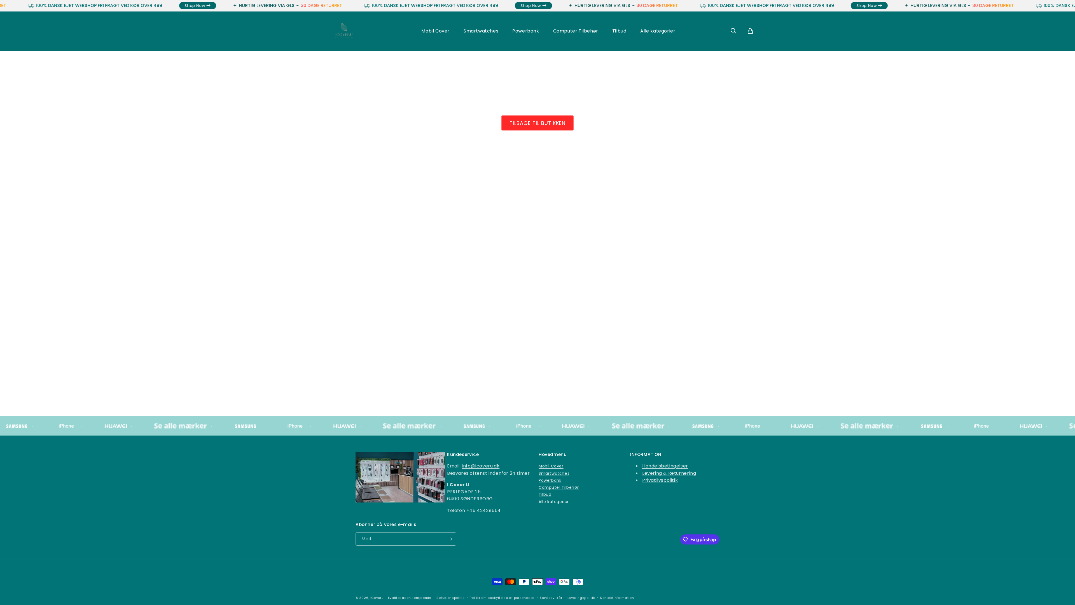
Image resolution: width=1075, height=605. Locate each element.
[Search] (733, 31)
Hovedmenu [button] (553, 454)
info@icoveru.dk (480, 466)
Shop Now (134, 5)
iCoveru (377, 597)
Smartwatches (481, 31)
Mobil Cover (435, 31)
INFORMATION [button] (646, 454)
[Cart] (750, 31)
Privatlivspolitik (660, 480)
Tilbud (619, 31)
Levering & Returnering (669, 473)
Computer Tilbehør (575, 31)
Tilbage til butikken (537, 123)
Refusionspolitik (450, 597)
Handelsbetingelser (665, 466)
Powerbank (525, 31)
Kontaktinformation (617, 597)
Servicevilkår (551, 597)
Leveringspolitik (581, 597)
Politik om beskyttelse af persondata (502, 597)
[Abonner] (450, 539)
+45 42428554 (483, 510)
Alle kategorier (657, 31)
